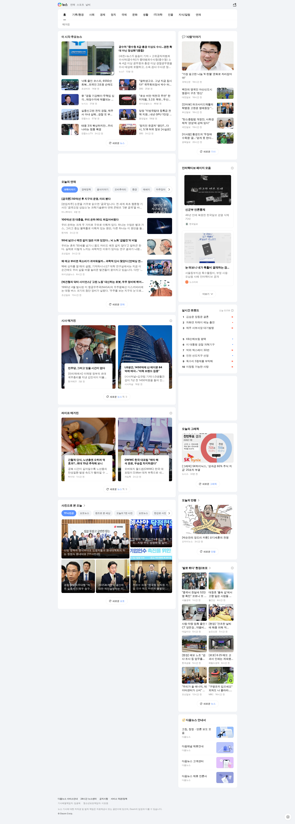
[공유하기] (234, 4)
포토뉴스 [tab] (84, 513)
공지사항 (103, 798)
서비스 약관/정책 (119, 798)
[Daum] (60, 4)
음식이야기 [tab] (102, 189)
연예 (72, 4)
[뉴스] (65, 4)
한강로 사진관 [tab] (161, 513)
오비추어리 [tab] (120, 189)
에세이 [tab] (146, 189)
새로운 (118, 143)
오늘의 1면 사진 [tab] (124, 513)
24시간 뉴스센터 (89, 798)
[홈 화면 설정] (288, 817)
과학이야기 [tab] (69, 189)
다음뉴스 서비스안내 (68, 798)
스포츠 (80, 4)
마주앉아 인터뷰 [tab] (164, 189)
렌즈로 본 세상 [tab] (102, 513)
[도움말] (171, 320)
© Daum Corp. (65, 813)
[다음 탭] (169, 189)
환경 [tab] (134, 189)
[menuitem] (64, 15)
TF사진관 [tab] (69, 513)
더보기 (206, 293)
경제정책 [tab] (86, 189)
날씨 (88, 4)
